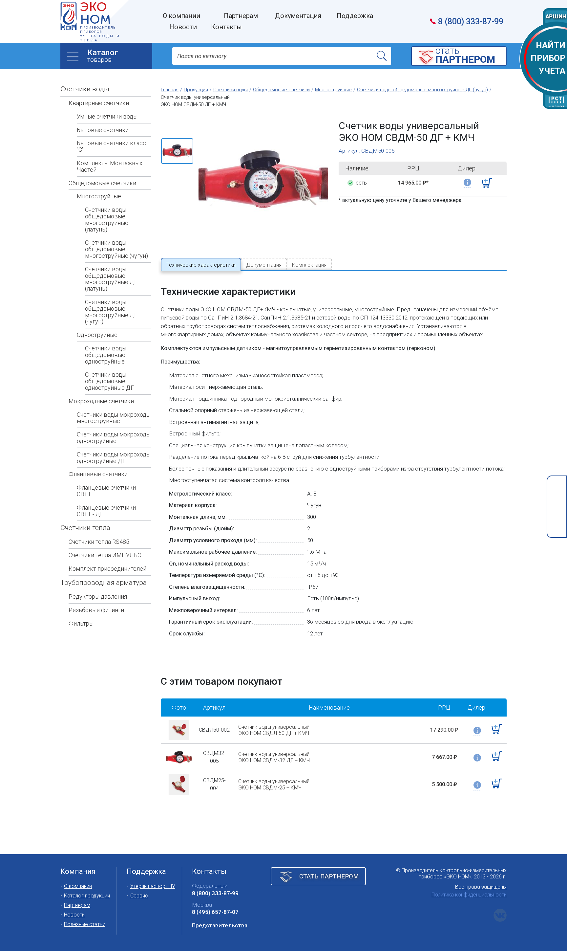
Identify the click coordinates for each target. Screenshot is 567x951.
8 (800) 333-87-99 (470, 21)
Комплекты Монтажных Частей (109, 166)
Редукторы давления (98, 596)
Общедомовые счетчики (102, 183)
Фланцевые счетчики (98, 474)
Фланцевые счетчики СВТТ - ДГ (106, 511)
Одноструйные (97, 334)
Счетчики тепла (85, 528)
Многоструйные (99, 196)
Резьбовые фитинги (96, 610)
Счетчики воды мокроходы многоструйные (114, 418)
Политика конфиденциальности (469, 895)
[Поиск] (382, 56)
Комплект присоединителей (107, 568)
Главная (169, 90)
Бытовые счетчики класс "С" (111, 146)
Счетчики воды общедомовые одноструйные (105, 355)
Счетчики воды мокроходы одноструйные (114, 437)
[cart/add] (487, 183)
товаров (102, 55)
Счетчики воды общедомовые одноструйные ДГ (109, 381)
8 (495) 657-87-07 (215, 912)
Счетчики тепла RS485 (99, 541)
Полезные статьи (84, 924)
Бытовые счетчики (103, 129)
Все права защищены (481, 887)
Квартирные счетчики (99, 103)
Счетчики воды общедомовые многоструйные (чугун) (116, 249)
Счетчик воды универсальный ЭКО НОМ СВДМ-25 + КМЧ (273, 784)
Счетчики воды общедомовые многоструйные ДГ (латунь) (111, 279)
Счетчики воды (84, 89)
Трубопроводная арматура (103, 582)
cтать (465, 55)
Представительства (219, 925)
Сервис (139, 896)
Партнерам (77, 905)
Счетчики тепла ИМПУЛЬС (105, 555)
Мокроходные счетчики (101, 401)
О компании (78, 886)
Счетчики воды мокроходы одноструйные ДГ (114, 457)
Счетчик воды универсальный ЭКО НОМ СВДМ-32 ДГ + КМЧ (274, 757)
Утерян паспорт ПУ (152, 886)
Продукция (196, 90)
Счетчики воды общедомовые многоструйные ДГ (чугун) (111, 312)
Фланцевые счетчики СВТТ (106, 491)
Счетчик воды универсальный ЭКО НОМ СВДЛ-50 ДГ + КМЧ (273, 730)
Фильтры (81, 623)
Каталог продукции (87, 896)
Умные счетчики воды (107, 116)
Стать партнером (329, 876)
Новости (74, 915)
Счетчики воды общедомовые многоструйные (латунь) (106, 219)
